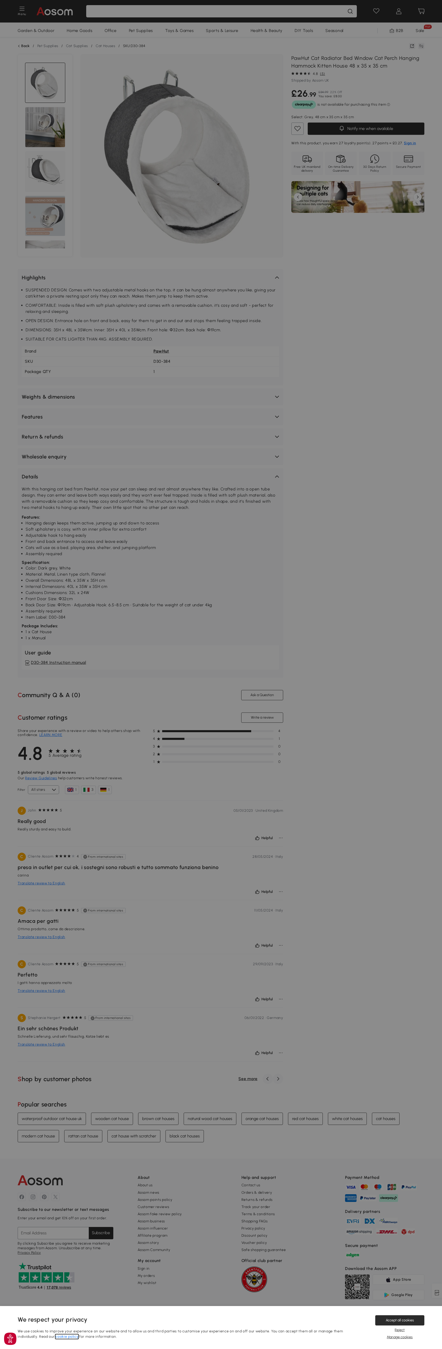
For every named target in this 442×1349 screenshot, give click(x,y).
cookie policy (67, 1336)
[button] (10, 1338)
